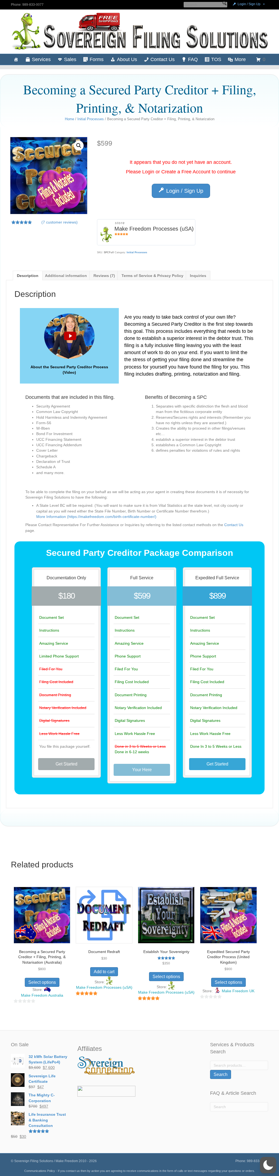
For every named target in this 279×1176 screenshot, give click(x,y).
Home (69, 119)
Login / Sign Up (249, 4)
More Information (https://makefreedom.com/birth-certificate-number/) (96, 516)
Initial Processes (90, 119)
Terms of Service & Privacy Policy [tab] (152, 275)
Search (221, 1074)
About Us (127, 59)
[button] (224, 3)
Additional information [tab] (66, 275)
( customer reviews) (59, 222)
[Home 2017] (16, 59)
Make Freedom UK (238, 991)
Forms (97, 59)
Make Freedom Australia (42, 995)
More (240, 59)
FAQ (193, 59)
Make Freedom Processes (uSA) (154, 229)
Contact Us (162, 59)
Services (41, 59)
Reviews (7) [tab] (104, 275)
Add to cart (104, 971)
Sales (70, 59)
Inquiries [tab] (198, 275)
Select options (42, 982)
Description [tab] (27, 275)
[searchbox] (205, 4)
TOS (216, 59)
